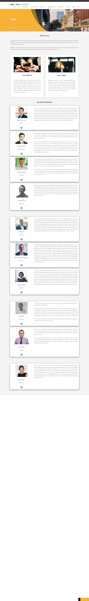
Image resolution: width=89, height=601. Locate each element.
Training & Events (34, 6)
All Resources (60, 6)
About (19, 6)
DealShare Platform (51, 6)
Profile (73, 6)
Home (14, 6)
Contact (68, 6)
